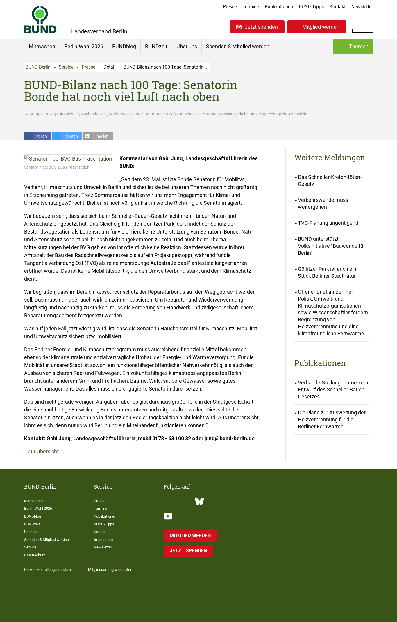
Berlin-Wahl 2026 (83, 46)
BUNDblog (124, 46)
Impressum (103, 539)
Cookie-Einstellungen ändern (47, 569)
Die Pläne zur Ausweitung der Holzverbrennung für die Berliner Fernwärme (332, 419)
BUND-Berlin (38, 67)
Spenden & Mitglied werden (237, 46)
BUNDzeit (156, 46)
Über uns (186, 46)
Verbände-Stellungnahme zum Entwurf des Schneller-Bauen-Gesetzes (333, 389)
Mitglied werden (320, 27)
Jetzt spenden (261, 27)
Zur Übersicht (43, 451)
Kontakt (338, 6)
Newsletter (362, 6)
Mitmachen (42, 46)
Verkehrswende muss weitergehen (323, 203)
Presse (230, 6)
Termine (250, 6)
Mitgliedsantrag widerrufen (110, 569)
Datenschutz (34, 555)
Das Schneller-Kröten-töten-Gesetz (330, 180)
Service (66, 67)
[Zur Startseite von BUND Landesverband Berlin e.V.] (40, 19)
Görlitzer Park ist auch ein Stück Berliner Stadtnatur (327, 272)
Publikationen (279, 6)
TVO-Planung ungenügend (328, 223)
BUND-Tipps (311, 6)
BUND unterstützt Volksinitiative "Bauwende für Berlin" (331, 246)
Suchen (368, 26)
